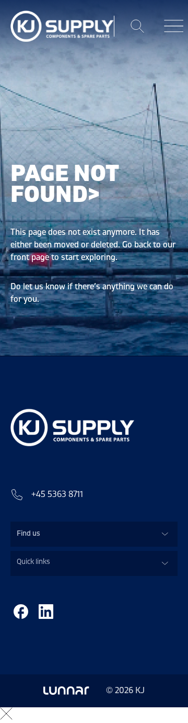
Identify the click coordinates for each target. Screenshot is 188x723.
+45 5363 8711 (57, 494)
